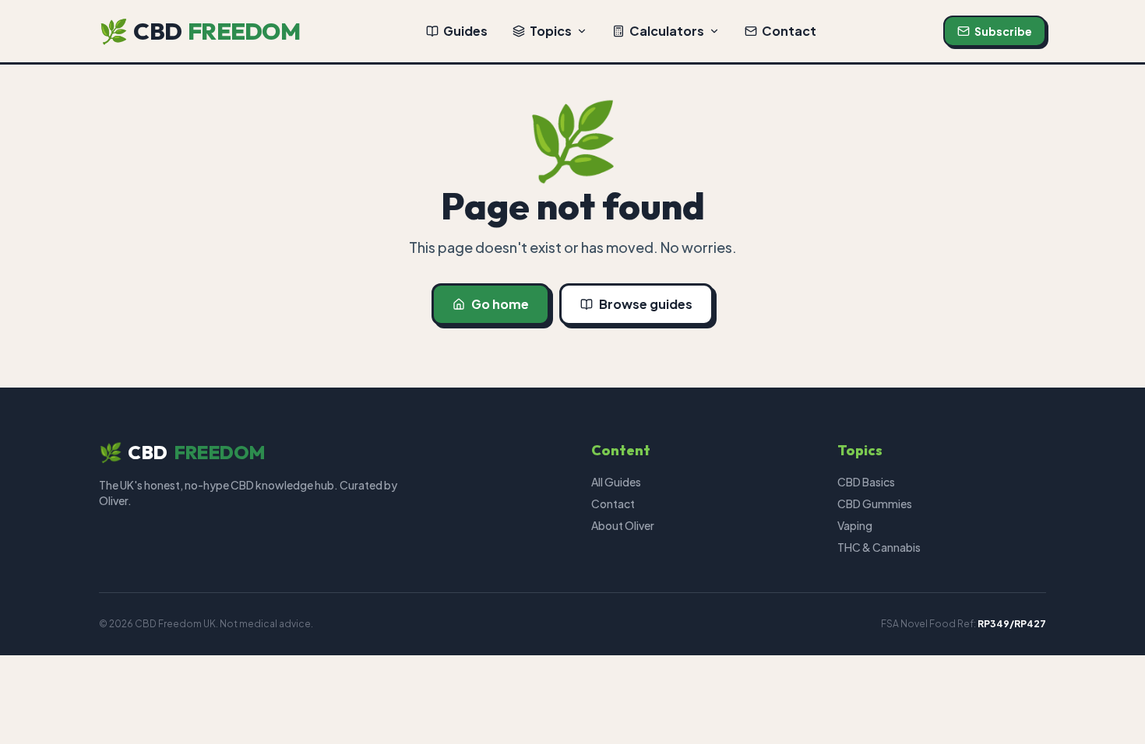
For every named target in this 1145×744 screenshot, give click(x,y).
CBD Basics (866, 482)
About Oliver (622, 525)
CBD (199, 31)
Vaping (854, 525)
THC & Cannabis (879, 547)
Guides (465, 31)
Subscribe (1003, 31)
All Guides (616, 482)
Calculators (666, 31)
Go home (500, 304)
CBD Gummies (874, 504)
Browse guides (645, 304)
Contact (789, 31)
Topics (551, 31)
